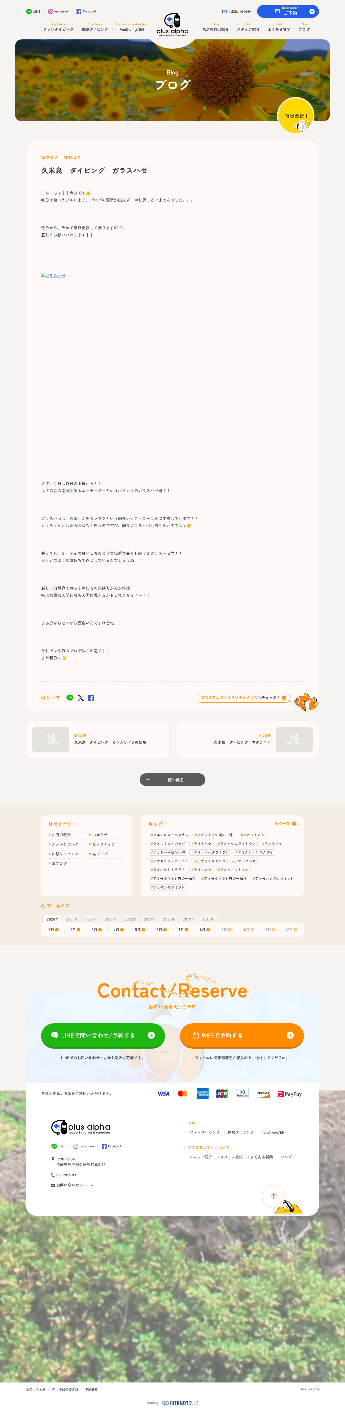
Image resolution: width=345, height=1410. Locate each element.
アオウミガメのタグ (169, 843)
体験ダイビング (65, 853)
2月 (73, 929)
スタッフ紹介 (231, 1156)
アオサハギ (273, 843)
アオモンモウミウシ (169, 887)
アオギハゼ (202, 843)
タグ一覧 (282, 823)
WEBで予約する (222, 1035)
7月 (181, 929)
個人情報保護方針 (65, 1389)
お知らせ (100, 834)
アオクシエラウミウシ (238, 843)
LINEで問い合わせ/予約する (98, 1035)
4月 (116, 929)
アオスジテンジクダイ (255, 852)
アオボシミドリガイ (169, 869)
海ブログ (49, 157)
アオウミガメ (253, 834)
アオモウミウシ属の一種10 (174, 878)
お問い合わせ (239, 11)
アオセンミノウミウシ (170, 860)
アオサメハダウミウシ (211, 852)
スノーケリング (65, 844)
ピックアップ (103, 844)
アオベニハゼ (245, 860)
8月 (203, 929)
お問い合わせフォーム (75, 1185)
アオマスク (202, 869)
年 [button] (52, 919)
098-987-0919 (68, 1174)
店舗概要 (91, 1389)
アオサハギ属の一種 (169, 852)
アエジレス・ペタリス (170, 834)
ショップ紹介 (201, 1156)
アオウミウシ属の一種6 (215, 834)
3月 (94, 929)
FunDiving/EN (273, 1132)
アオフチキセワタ (211, 860)
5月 (138, 929)
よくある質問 (261, 1156)
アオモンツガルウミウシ (274, 878)
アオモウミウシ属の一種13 (225, 878)
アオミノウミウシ (234, 869)
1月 (51, 929)
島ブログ (100, 853)
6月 (159, 929)
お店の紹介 (61, 834)
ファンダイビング (205, 1132)
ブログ (286, 1156)
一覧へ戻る (174, 780)
